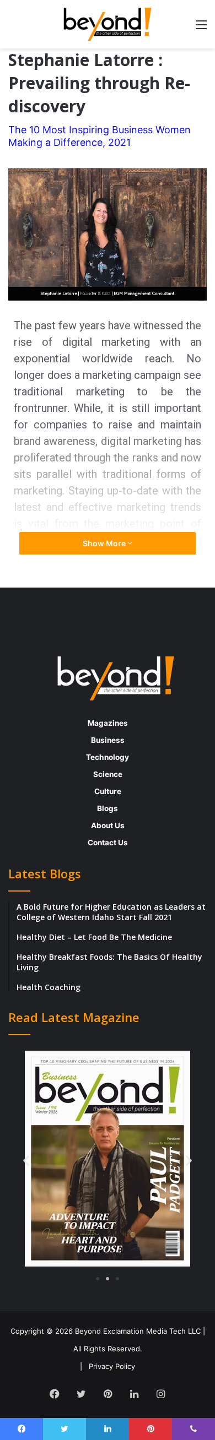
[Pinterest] (107, 1394)
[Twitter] (81, 1394)
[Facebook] (54, 1394)
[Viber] (193, 1429)
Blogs (107, 808)
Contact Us (108, 842)
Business (108, 740)
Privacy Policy (112, 1366)
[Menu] (201, 28)
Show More (105, 543)
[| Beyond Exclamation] (107, 24)
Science (107, 774)
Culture (107, 791)
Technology (107, 757)
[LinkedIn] (134, 1394)
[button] (26, 1160)
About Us (108, 825)
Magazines (108, 723)
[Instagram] (160, 1394)
